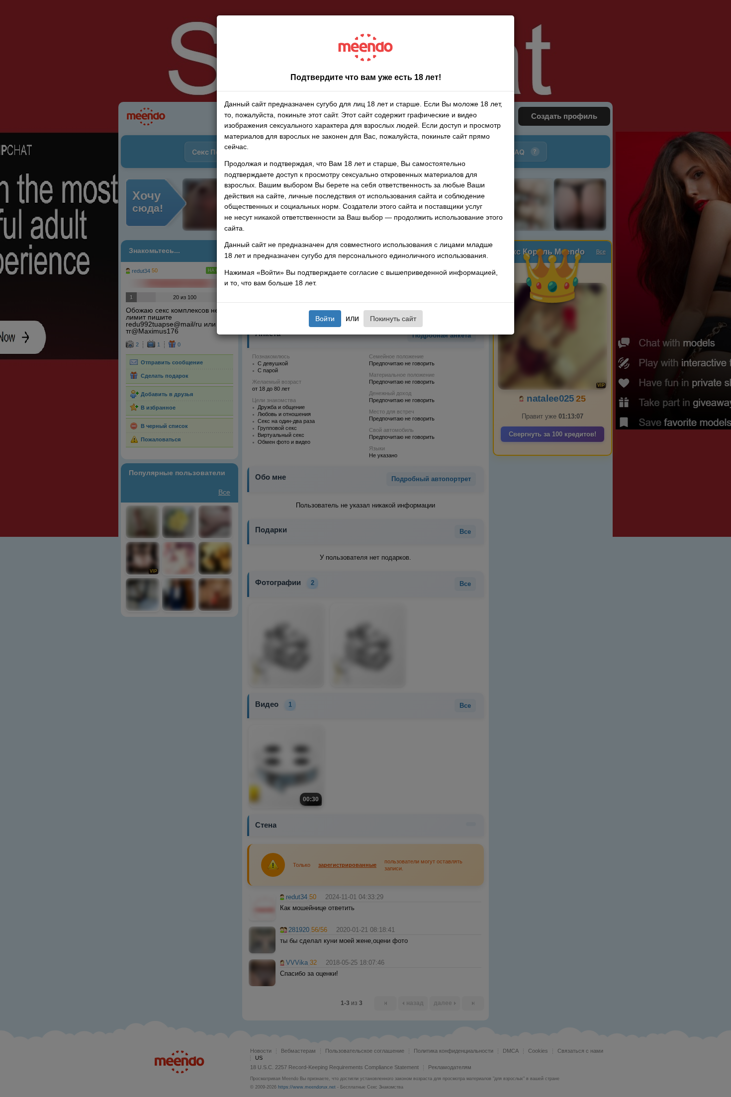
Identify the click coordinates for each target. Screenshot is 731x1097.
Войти (325, 319)
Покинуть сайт (393, 319)
